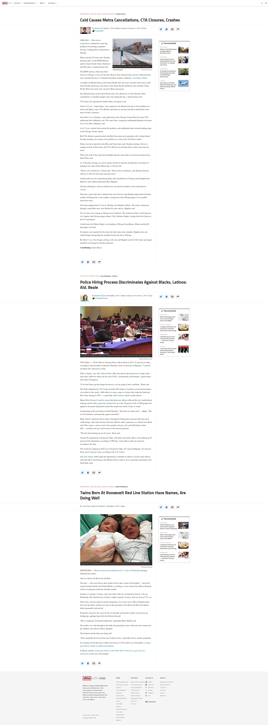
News (42, 3)
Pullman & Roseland (89, 276)
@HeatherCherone (101, 298)
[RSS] (146, 696)
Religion (118, 707)
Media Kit (163, 696)
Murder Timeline (135, 696)
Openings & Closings (136, 698)
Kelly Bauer (87, 506)
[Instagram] (146, 693)
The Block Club (135, 690)
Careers (162, 693)
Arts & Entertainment (122, 682)
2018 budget (104, 389)
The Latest (119, 712)
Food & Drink (120, 696)
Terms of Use (86, 715)
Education (119, 693)
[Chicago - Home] (7, 3)
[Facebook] (146, 685)
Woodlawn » (164, 314)
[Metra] (132, 52)
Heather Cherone (100, 295)
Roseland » (164, 522)
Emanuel (93, 400)
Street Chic (134, 701)
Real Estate (119, 704)
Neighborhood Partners (166, 682)
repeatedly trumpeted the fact (109, 403)
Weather (118, 720)
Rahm (87, 400)
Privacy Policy (95, 715)
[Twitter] (146, 682)
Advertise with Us (165, 685)
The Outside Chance (136, 685)
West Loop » (164, 47)
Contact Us (163, 687)
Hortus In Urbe (135, 693)
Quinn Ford (98, 28)
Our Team (163, 690)
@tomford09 (99, 31)
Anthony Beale (106, 373)
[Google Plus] (146, 690)
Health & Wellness (121, 486)
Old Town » (163, 57)
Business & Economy (122, 685)
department (133, 373)
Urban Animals (120, 717)
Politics (114, 276)
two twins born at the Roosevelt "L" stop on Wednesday (119, 570)
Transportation (120, 14)
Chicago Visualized (136, 687)
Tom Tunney (88, 456)
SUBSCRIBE (152, 702)
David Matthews (100, 506)
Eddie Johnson (118, 395)
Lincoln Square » (166, 324)
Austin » (163, 346)
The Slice (133, 704)
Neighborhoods (29, 3)
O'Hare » (163, 81)
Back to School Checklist (138, 682)
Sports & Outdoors (121, 709)
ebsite (83, 189)
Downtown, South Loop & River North (97, 14)
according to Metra (140, 78)
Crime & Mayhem (105, 276)
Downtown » (164, 69)
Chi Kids (118, 687)
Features (51, 3)
